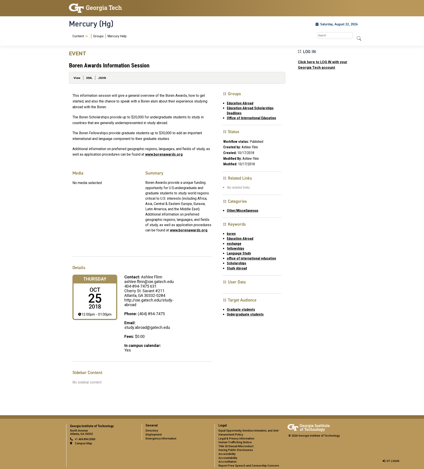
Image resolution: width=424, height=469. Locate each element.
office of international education (251, 258)
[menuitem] (98, 36)
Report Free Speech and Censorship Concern (248, 465)
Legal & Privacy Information (236, 438)
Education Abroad (240, 103)
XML (89, 78)
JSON (102, 78)
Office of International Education (251, 118)
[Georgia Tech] (102, 8)
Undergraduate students (245, 314)
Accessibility (226, 454)
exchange (234, 244)
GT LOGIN (392, 461)
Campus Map (83, 443)
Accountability (227, 458)
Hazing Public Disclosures (235, 450)
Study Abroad (237, 268)
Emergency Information (161, 438)
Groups (98, 36)
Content (78, 36)
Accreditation (227, 461)
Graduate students (241, 309)
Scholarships (236, 263)
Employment (154, 434)
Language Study (239, 253)
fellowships (235, 248)
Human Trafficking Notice (235, 442)
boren (231, 234)
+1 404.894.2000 (85, 439)
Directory (152, 430)
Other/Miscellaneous (242, 210)
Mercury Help (117, 36)
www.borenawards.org (164, 154)
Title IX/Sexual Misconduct (236, 446)
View (77, 78)
